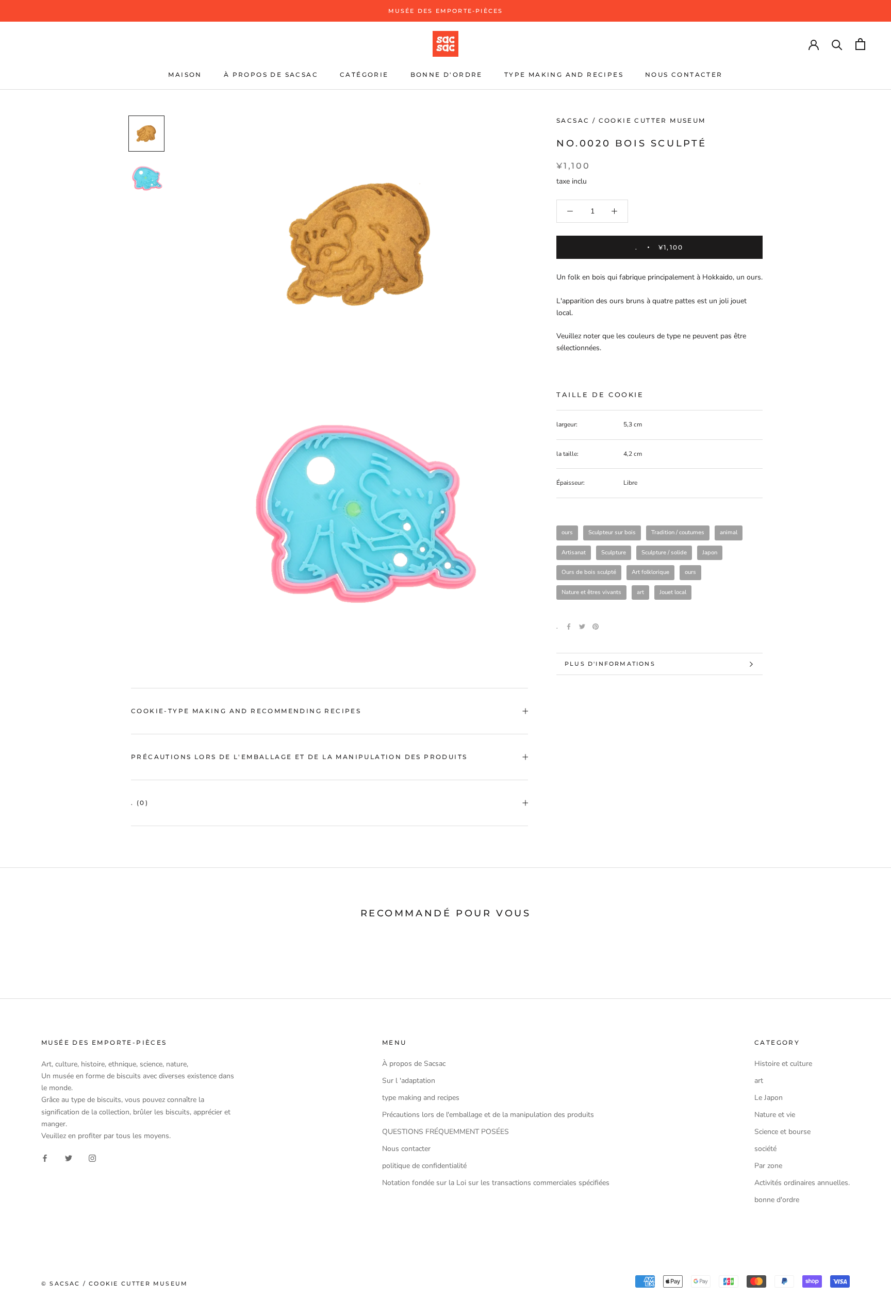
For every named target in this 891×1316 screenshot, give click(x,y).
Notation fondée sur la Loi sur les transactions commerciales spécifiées (495, 1183)
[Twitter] (582, 626)
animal (728, 532)
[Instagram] (92, 1158)
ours (567, 532)
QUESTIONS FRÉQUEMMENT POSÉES (445, 1132)
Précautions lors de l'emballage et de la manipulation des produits (299, 757)
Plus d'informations (610, 663)
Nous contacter (684, 74)
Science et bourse (782, 1132)
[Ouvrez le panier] (860, 44)
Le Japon (768, 1098)
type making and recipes (563, 74)
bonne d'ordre (446, 74)
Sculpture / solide (664, 552)
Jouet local (672, 592)
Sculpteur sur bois (612, 532)
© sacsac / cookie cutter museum (114, 1283)
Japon (709, 552)
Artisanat (574, 552)
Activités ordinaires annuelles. (802, 1183)
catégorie (364, 74)
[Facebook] (569, 626)
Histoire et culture (783, 1063)
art (640, 592)
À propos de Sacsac (271, 74)
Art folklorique (650, 572)
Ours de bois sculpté (589, 572)
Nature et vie (774, 1115)
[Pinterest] (595, 626)
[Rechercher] (837, 44)
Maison (185, 74)
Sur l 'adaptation (408, 1080)
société (765, 1149)
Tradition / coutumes (677, 532)
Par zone (768, 1166)
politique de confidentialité (424, 1166)
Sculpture (613, 552)
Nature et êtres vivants (591, 592)
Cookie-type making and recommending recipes (246, 711)
